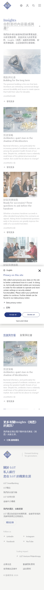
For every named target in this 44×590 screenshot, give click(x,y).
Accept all (12, 315)
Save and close (22, 321)
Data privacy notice (14, 302)
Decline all (31, 315)
